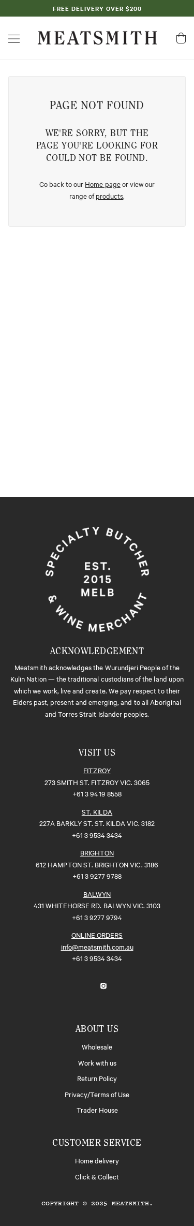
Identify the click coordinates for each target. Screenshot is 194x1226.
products (109, 195)
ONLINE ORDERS (97, 934)
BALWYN (97, 893)
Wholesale (97, 1046)
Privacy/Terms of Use (97, 1094)
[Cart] (181, 38)
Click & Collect (97, 1176)
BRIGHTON (97, 852)
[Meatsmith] (97, 36)
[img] (86, 984)
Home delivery (97, 1160)
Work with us (97, 1062)
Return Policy (97, 1078)
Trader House (97, 1109)
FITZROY (96, 770)
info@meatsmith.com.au (97, 946)
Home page (102, 183)
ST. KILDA (97, 811)
